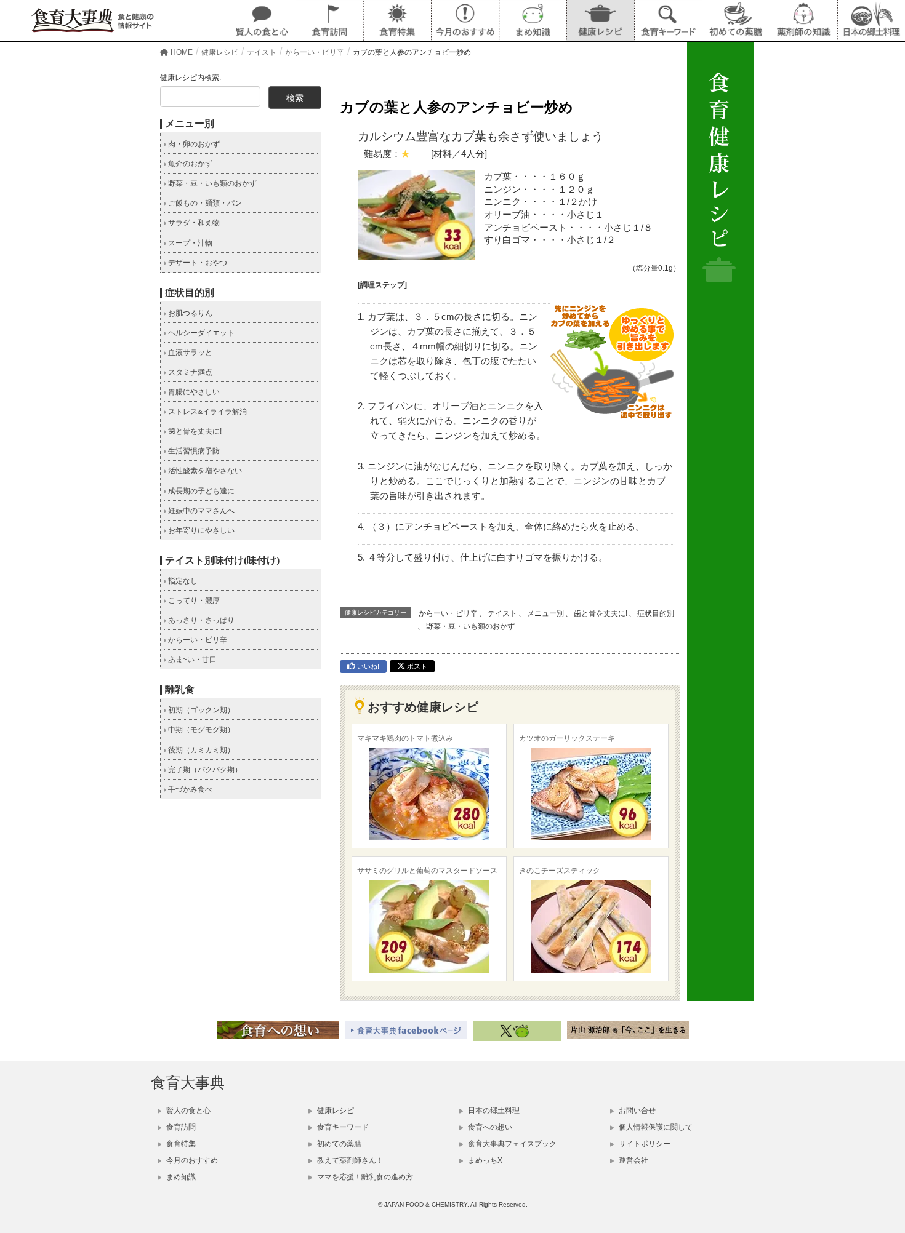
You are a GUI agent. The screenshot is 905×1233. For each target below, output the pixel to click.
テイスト (502, 613)
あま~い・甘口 (191, 659)
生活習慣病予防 (193, 451)
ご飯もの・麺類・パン (204, 203)
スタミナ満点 (189, 372)
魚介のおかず (189, 163)
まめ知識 (180, 1177)
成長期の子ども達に (200, 491)
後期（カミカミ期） (200, 750)
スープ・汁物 (189, 243)
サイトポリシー (643, 1143)
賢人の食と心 (187, 1110)
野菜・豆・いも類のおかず (470, 626)
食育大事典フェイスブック (511, 1143)
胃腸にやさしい (193, 392)
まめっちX (484, 1160)
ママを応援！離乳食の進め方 (364, 1177)
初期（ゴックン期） (200, 710)
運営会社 (632, 1160)
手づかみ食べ (189, 789)
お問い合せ (636, 1110)
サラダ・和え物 (193, 222)
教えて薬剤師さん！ (349, 1160)
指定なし (182, 581)
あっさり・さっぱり (200, 620)
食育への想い (489, 1127)
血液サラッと (189, 352)
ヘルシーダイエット (200, 333)
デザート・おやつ (196, 262)
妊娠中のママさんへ (200, 510)
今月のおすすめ (191, 1160)
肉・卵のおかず (193, 144)
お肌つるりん (189, 313)
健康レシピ (334, 1110)
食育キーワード (342, 1127)
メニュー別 (545, 613)
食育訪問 (180, 1127)
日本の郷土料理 (493, 1110)
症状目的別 (655, 613)
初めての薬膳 (338, 1143)
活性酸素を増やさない (204, 470)
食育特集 (180, 1143)
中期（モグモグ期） (200, 729)
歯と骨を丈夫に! (600, 613)
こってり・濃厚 (193, 600)
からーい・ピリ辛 (448, 613)
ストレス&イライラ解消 (206, 411)
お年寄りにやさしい (200, 530)
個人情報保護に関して (655, 1127)
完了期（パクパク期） (204, 769)
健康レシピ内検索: (190, 77)
